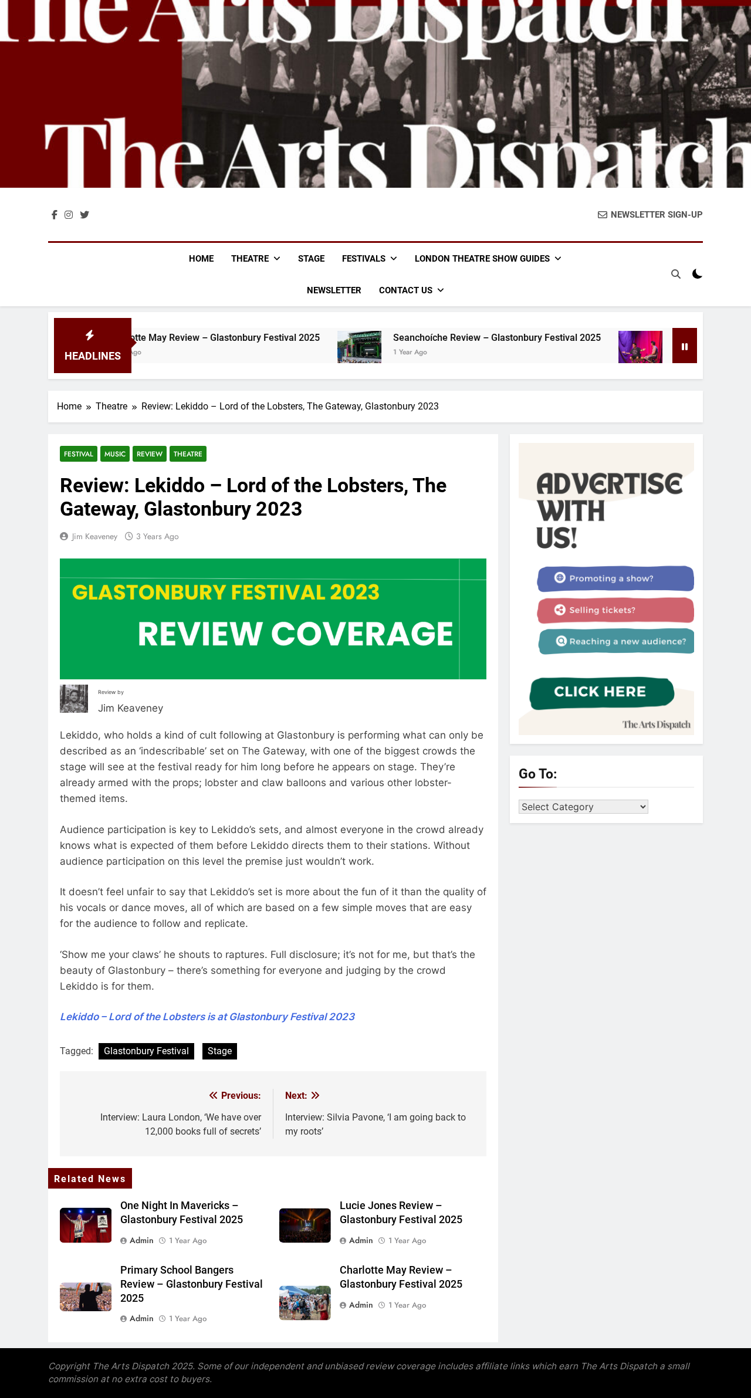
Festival (78, 454)
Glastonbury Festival (146, 1051)
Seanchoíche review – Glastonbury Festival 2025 (458, 337)
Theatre (250, 258)
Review (150, 454)
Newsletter (334, 290)
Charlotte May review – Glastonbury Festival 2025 (175, 337)
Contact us (405, 290)
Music (115, 454)
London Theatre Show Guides (482, 258)
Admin (142, 1240)
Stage (311, 258)
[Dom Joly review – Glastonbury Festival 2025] (602, 353)
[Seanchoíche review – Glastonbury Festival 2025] (321, 353)
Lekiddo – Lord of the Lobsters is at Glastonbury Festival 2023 (207, 1017)
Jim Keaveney (94, 536)
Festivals (363, 258)
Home (201, 258)
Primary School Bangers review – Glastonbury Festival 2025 (191, 1284)
